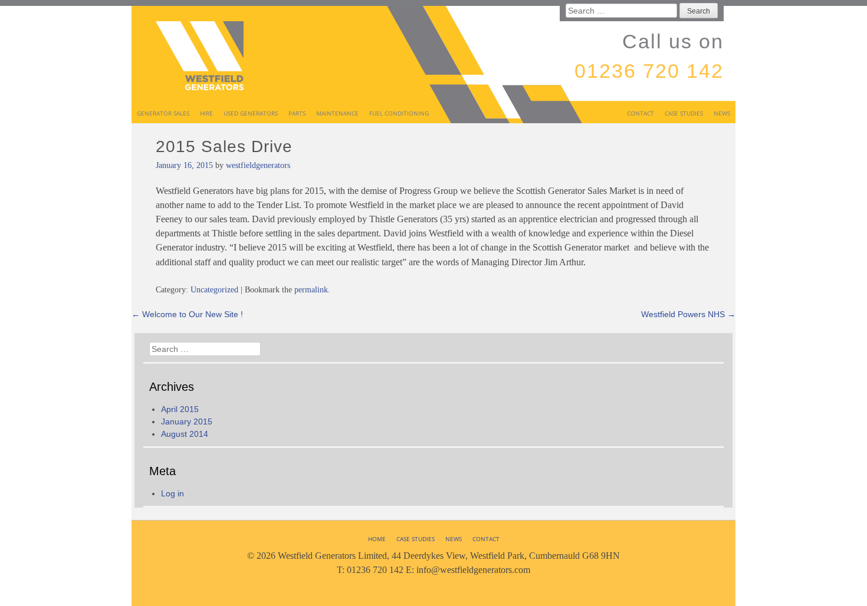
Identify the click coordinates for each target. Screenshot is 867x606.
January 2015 (186, 421)
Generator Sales (163, 113)
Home (377, 539)
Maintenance (337, 113)
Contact (640, 113)
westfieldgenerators (258, 165)
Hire (206, 113)
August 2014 (184, 434)
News (722, 113)
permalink (311, 289)
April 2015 (180, 409)
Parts (297, 113)
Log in (172, 493)
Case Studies (684, 113)
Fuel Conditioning (399, 113)
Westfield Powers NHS (688, 314)
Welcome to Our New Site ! (187, 314)
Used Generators (251, 113)
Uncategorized (214, 289)
